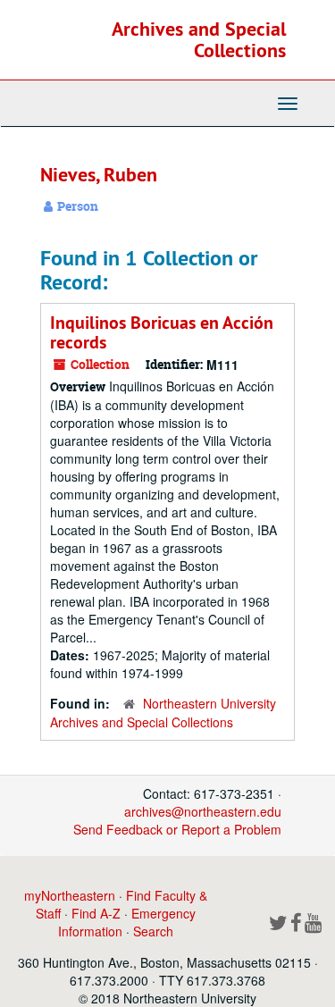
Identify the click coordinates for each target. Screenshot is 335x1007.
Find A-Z (96, 913)
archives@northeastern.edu (202, 811)
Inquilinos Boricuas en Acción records (161, 332)
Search (153, 931)
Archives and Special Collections (199, 39)
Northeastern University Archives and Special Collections (163, 712)
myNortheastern (69, 895)
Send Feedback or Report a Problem (177, 829)
